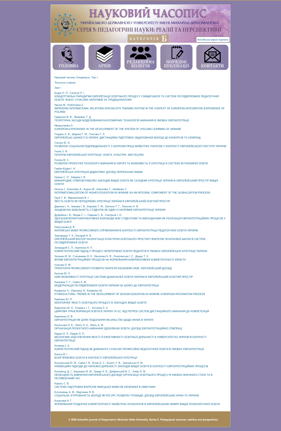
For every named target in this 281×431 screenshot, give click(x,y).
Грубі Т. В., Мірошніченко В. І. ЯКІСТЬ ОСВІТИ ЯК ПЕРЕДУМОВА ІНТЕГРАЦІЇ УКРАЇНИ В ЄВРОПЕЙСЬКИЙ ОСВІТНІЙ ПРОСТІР (112, 199)
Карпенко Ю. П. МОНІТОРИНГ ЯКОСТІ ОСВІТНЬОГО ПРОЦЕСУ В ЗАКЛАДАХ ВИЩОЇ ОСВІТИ (100, 300)
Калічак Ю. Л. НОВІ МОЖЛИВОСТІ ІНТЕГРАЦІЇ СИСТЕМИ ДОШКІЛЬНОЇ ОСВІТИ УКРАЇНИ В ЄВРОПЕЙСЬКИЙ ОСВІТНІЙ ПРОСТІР (123, 275)
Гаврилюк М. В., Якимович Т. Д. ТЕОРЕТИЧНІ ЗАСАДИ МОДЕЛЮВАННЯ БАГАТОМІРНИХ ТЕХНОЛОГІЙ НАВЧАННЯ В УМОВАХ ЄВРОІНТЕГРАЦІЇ (121, 118)
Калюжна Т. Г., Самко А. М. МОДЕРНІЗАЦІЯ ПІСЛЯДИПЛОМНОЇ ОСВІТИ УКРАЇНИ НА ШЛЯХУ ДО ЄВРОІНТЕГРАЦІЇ (106, 283)
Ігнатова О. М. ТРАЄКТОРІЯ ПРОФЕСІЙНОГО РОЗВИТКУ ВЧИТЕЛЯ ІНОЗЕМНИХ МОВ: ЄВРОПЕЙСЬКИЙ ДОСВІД (113, 266)
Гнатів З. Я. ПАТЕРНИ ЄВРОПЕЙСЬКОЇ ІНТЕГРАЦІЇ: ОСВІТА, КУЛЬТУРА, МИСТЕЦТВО (99, 152)
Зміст (57, 87)
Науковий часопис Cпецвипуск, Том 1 (76, 77)
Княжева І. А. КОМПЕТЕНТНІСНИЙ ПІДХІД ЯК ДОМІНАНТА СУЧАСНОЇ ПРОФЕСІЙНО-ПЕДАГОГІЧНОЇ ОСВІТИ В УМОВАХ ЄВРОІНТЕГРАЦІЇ (129, 347)
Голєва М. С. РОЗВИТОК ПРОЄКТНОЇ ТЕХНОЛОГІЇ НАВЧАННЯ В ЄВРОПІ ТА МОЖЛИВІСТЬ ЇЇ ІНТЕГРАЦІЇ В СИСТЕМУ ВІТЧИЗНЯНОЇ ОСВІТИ (131, 161)
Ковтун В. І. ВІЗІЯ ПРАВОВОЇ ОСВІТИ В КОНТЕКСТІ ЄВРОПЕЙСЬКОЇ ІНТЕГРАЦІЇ (95, 355)
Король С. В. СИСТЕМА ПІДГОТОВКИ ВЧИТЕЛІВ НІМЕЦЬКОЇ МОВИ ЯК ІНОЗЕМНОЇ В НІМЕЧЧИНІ (104, 385)
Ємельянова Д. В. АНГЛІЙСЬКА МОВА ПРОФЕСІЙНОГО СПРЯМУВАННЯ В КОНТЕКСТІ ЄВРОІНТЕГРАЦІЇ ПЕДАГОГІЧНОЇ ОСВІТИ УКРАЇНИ (126, 228)
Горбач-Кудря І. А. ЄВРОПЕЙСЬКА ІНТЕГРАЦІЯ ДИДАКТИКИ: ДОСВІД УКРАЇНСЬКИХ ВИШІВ (98, 170)
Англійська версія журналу (213, 39)
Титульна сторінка (65, 82)
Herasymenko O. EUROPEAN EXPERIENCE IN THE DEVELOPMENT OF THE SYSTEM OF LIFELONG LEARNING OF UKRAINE (117, 127)
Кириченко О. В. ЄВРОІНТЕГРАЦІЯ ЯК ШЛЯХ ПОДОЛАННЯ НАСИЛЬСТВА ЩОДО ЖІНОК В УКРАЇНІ (103, 318)
